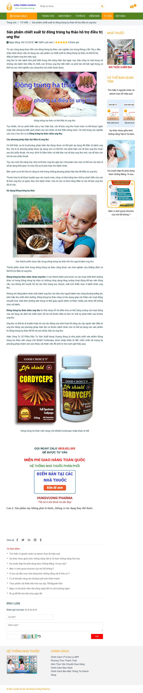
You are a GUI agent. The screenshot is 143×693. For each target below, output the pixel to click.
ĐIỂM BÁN (94, 16)
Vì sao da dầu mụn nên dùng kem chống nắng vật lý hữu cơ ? (39, 573)
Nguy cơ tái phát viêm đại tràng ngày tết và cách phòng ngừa (39, 588)
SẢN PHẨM (64, 16)
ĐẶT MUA (120, 16)
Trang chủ (11, 22)
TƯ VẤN (107, 16)
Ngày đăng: (15, 42)
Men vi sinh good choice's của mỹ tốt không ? (31, 568)
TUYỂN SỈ (80, 16)
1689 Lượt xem (45, 42)
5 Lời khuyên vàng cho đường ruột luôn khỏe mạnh (34, 578)
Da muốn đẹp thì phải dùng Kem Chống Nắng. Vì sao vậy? (38, 563)
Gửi (97, 636)
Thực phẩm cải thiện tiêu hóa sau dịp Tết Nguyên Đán (36, 583)
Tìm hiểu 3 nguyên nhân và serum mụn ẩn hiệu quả (34, 553)
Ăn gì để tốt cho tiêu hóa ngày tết (25, 593)
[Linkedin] (29, 540)
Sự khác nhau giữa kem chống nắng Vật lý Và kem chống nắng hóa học (44, 558)
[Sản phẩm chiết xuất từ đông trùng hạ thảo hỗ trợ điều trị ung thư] (21, 6)
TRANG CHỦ (48, 16)
